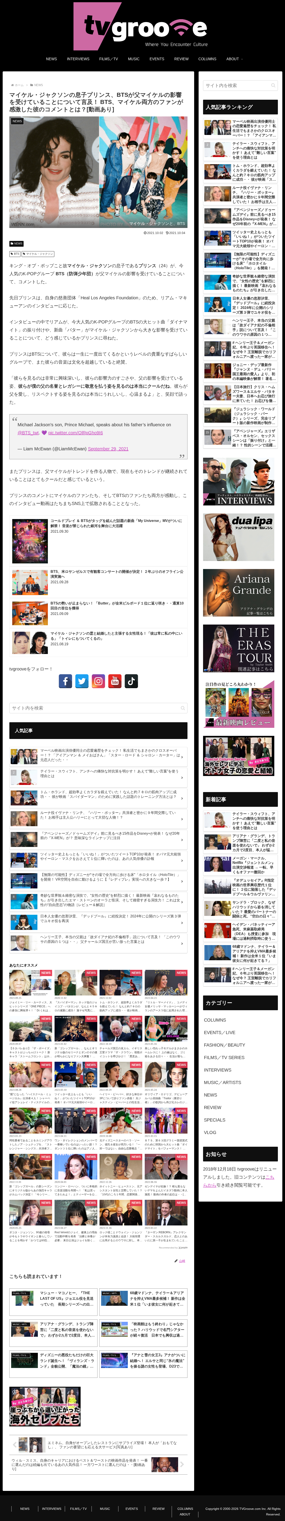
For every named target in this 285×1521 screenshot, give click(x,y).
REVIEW (159, 1509)
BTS (16, 253)
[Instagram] (98, 681)
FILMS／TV (78, 1509)
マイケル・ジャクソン (39, 253)
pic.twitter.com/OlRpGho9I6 (75, 432)
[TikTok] (131, 681)
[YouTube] (115, 681)
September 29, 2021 (108, 448)
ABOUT (185, 1514)
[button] (183, 708)
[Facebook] (65, 681)
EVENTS (132, 1509)
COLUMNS (185, 1509)
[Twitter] (82, 681)
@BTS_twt (28, 432)
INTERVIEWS (51, 1509)
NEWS (18, 243)
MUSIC (105, 1509)
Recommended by (168, 1247)
